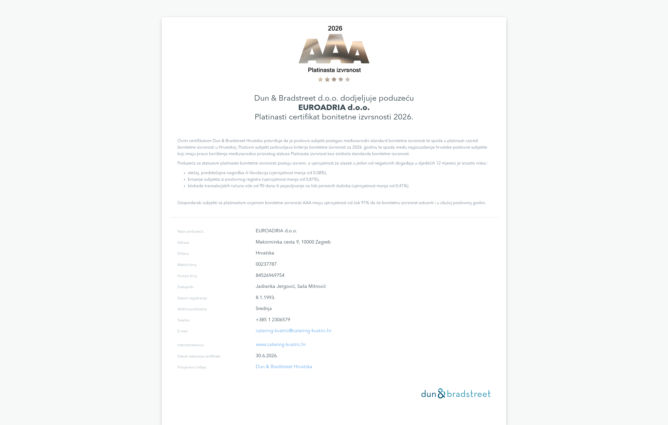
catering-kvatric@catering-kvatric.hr (293, 331)
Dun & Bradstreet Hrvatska (284, 367)
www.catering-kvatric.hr (281, 344)
